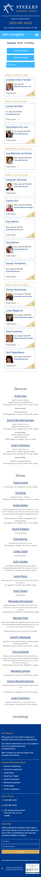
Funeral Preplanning (12, 766)
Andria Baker (20, 505)
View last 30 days (21, 51)
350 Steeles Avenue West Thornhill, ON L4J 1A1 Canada (14, 813)
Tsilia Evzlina (20, 483)
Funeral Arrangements (13, 769)
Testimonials (9, 786)
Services (11, 43)
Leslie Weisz (20, 576)
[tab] (11, 43)
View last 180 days (20, 58)
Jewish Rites (9, 773)
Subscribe (20, 852)
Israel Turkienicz (20, 445)
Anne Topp (20, 396)
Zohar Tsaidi (21, 551)
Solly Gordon (20, 562)
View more (11, 93)
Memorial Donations (12, 783)
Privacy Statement (11, 789)
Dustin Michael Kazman (20, 420)
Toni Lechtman (20, 652)
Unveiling (29, 43)
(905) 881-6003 (20, 23)
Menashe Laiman (20, 671)
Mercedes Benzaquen (20, 601)
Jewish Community (11, 779)
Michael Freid (20, 618)
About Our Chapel (11, 776)
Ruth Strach (20, 591)
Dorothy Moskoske (20, 637)
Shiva (20, 43)
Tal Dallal (20, 493)
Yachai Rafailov (20, 529)
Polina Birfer (20, 539)
